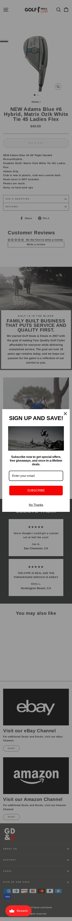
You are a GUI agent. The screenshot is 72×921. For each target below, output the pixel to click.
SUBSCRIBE (36, 490)
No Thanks (36, 504)
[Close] (65, 413)
